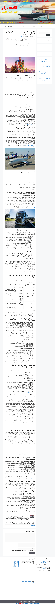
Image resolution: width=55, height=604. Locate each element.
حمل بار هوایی (48, 45)
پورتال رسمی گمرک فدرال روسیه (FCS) (28, 392)
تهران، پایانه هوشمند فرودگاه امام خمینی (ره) (28, 582)
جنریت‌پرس (21, 601)
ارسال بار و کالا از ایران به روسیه (29, 145)
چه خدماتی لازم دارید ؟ (47, 31)
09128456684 (47, 565)
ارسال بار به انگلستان (16, 566)
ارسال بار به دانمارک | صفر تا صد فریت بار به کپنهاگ (44, 62)
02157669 (44, 561)
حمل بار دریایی (48, 46)
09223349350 (43, 562)
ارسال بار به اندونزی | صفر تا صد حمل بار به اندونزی (44, 81)
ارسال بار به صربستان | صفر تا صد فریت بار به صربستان (44, 69)
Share (33, 525)
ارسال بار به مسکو (29, 124)
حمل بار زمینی (48, 47)
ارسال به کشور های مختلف (34, 26)
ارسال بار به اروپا (48, 48)
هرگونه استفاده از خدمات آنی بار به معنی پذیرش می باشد (27, 603)
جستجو (48, 34)
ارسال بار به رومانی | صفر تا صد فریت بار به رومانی (44, 67)
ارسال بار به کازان (10, 454)
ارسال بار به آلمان (16, 565)
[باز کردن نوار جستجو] (21, 26)
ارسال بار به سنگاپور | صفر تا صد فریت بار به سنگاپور (44, 74)
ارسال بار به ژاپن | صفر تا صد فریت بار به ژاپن (44, 79)
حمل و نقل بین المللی (19, 43)
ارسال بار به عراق (16, 561)
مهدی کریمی (20, 36)
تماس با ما (24, 26)
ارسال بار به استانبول (32, 478)
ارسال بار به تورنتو (20, 394)
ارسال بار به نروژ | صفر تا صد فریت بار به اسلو (44, 60)
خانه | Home (47, 26)
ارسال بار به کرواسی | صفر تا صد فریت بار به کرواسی (44, 65)
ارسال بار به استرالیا (16, 563)
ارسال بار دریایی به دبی (16, 271)
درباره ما (28, 26)
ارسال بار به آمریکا (16, 562)
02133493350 (44, 568)
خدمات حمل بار (42, 26)
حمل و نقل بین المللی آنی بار (11, 26)
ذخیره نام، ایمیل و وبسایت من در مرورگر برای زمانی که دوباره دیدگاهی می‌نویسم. (23, 550)
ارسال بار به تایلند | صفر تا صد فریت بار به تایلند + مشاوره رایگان (44, 72)
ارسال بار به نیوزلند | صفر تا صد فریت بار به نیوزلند (44, 76)
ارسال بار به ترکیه (16, 564)
